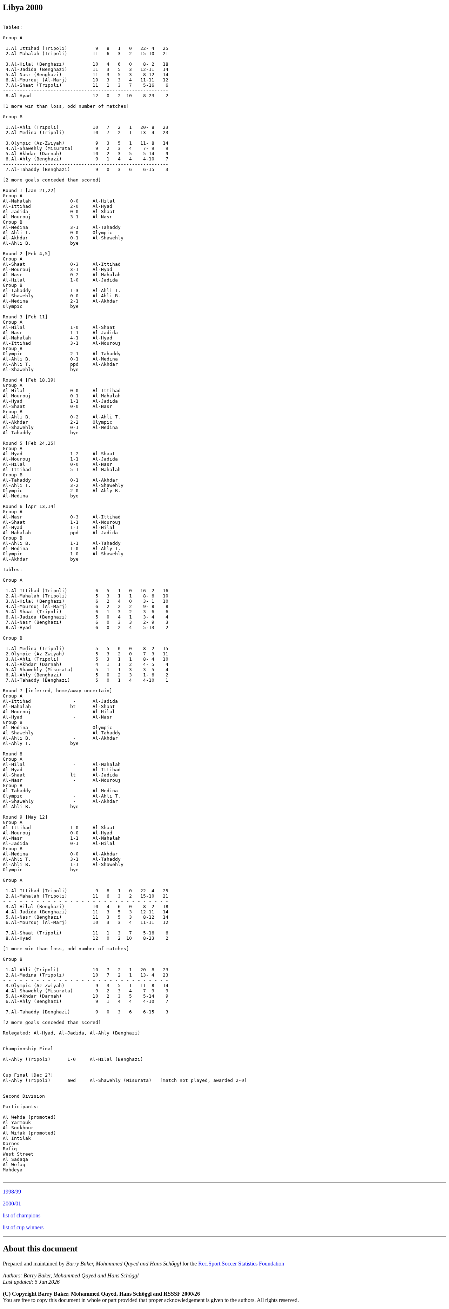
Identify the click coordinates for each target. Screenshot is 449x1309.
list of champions (21, 1215)
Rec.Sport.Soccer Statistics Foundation (241, 1264)
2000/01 (12, 1203)
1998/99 (12, 1192)
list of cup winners (23, 1227)
